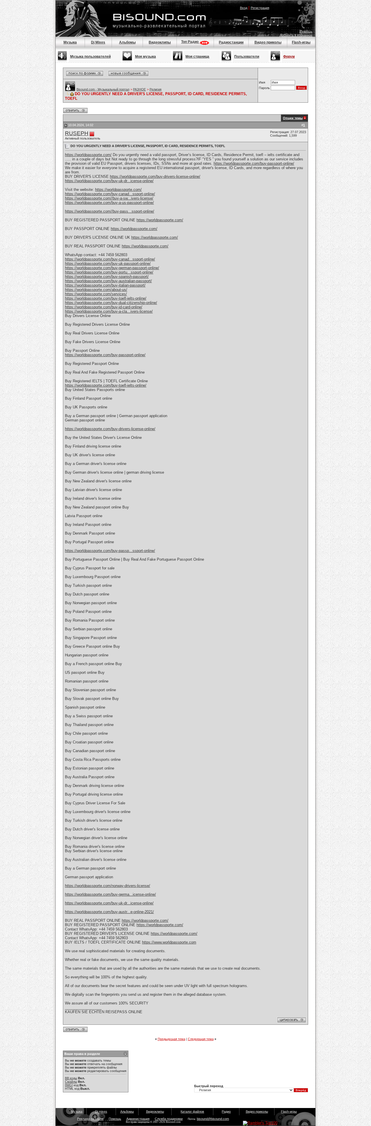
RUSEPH (76, 133)
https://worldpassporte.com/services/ (96, 294)
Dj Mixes (98, 42)
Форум (289, 57)
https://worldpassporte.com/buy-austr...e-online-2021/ (109, 912)
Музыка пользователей (90, 57)
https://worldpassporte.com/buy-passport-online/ (254, 163)
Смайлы (71, 1081)
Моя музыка (145, 57)
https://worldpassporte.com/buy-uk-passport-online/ (108, 263)
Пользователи (246, 57)
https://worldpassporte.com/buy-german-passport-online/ (112, 268)
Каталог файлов (192, 1111)
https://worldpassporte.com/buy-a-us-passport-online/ (109, 202)
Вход (243, 8)
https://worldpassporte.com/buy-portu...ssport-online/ (109, 272)
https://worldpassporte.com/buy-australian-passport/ (108, 281)
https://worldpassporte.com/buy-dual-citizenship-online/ (111, 302)
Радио (226, 1111)
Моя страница (197, 57)
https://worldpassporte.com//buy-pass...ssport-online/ (109, 211)
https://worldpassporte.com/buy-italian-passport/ (105, 285)
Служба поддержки (169, 1118)
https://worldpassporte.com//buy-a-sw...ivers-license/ (109, 198)
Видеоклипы (160, 42)
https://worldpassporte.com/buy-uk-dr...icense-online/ (109, 181)
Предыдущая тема (171, 1039)
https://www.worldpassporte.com (169, 942)
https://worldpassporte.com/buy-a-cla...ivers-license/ (109, 311)
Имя (262, 82)
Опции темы (293, 118)
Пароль (264, 88)
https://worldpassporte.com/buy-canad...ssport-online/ (110, 194)
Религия (155, 89)
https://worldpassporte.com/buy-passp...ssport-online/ (110, 550)
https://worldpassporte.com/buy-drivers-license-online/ (155, 176)
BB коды (71, 1078)
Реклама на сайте (90, 1118)
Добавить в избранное (296, 35)
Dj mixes (101, 1111)
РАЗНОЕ (139, 89)
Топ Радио (190, 42)
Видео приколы (267, 42)
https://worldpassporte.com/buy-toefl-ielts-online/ (105, 298)
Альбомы (127, 42)
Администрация (138, 1118)
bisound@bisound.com (213, 1118)
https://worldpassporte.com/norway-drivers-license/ (107, 886)
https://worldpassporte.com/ (88, 155)
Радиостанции (231, 42)
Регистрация (260, 8)
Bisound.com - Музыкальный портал (103, 89)
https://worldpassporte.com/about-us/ (96, 289)
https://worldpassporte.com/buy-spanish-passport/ (107, 276)
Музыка (70, 42)
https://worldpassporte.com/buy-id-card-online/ (103, 307)
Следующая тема (201, 1039)
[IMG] (69, 1085)
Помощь (306, 31)
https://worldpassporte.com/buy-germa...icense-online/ (110, 894)
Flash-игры (301, 42)
